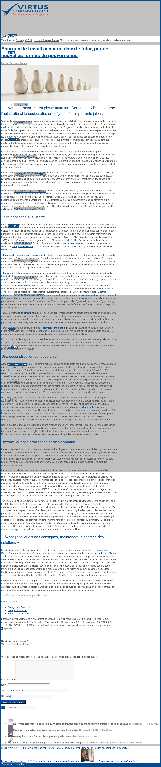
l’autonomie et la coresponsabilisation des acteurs (85, 243)
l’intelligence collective (22, 246)
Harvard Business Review (46, 40)
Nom (4, 684)
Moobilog (66, 747)
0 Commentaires (23, 595)
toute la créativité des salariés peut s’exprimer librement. (88, 294)
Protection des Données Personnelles (110, 747)
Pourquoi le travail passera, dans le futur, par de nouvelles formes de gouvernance (54, 52)
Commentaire (8, 679)
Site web (5, 696)
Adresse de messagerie (13, 690)
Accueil (19, 40)
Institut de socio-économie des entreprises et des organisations (81, 489)
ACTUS (5, 37)
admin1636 (41, 595)
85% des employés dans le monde (36, 164)
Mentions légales (80, 747)
